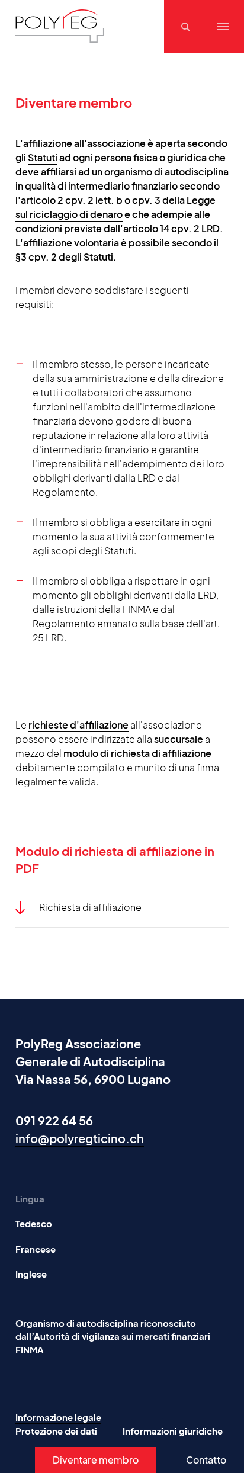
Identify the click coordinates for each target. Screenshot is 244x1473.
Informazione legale (58, 1417)
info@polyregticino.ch (79, 1138)
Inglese (31, 1273)
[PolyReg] (59, 26)
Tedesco (33, 1223)
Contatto (206, 1459)
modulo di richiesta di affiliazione (136, 753)
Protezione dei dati (56, 1430)
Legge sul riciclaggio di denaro (115, 207)
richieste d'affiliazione (78, 724)
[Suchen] (187, 27)
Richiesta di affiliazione (90, 907)
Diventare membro (96, 1459)
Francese (35, 1248)
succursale (178, 739)
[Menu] (223, 27)
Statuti (42, 157)
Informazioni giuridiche (173, 1430)
